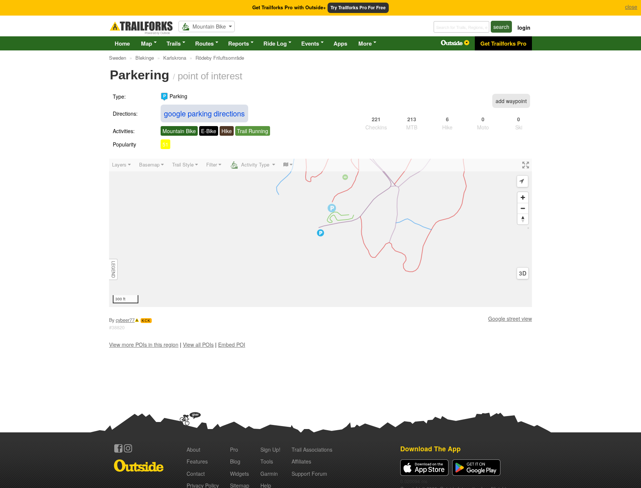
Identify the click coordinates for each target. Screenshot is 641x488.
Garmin (269, 473)
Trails (174, 43)
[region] (320, 233)
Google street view (510, 318)
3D (522, 273)
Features (197, 461)
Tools (266, 461)
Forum (309, 473)
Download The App (430, 448)
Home (122, 43)
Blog (235, 461)
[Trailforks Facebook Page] (118, 448)
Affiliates (301, 461)
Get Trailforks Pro (503, 43)
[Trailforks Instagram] (128, 448)
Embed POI (231, 344)
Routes (204, 43)
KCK (146, 321)
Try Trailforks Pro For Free (358, 7)
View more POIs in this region (143, 344)
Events (310, 43)
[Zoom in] (522, 197)
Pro (234, 449)
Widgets (239, 473)
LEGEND (113, 269)
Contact (196, 473)
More (365, 43)
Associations (312, 449)
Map (146, 43)
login (523, 27)
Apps (340, 43)
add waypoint (511, 101)
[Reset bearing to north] (522, 219)
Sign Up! (270, 449)
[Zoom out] (522, 208)
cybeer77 (125, 320)
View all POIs (198, 344)
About (193, 449)
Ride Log (275, 43)
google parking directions (204, 113)
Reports (238, 43)
